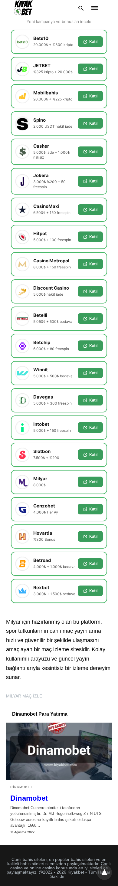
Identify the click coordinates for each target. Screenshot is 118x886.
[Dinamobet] (59, 751)
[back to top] (104, 872)
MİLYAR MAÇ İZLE (24, 696)
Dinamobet (21, 787)
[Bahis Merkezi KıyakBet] (23, 8)
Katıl (93, 41)
